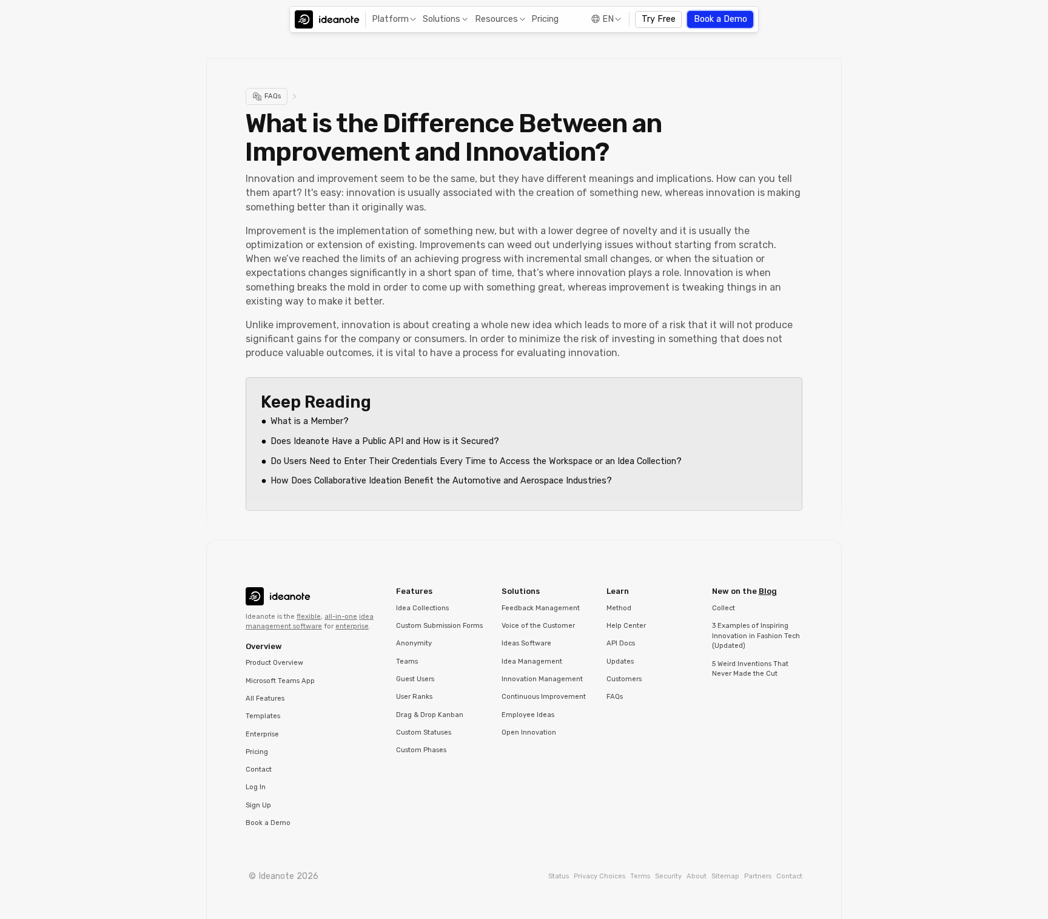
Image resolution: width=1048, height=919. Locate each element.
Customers (624, 679)
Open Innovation (529, 732)
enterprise (352, 626)
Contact (259, 769)
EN (608, 19)
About (697, 876)
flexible (309, 617)
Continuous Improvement (544, 697)
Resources (496, 19)
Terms (640, 876)
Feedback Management (541, 608)
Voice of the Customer (538, 626)
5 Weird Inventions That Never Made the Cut (750, 669)
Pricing (545, 19)
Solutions (441, 19)
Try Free (659, 19)
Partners (757, 876)
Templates (263, 716)
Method (618, 608)
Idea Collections (422, 608)
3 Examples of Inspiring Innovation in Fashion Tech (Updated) (756, 636)
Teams (407, 661)
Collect (723, 608)
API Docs (620, 643)
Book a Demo (720, 19)
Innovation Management (542, 679)
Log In (256, 787)
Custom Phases (421, 750)
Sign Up (258, 805)
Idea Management (532, 661)
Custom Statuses (423, 732)
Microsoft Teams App (280, 681)
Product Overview (274, 663)
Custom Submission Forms (439, 626)
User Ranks (414, 697)
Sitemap (725, 876)
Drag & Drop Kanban (429, 715)
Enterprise (262, 734)
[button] (392, 20)
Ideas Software (526, 643)
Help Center (626, 626)
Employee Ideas (528, 715)
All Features (265, 698)
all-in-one (340, 617)
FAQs (614, 697)
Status (558, 876)
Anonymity (414, 643)
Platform (390, 19)
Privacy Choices (599, 876)
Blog (768, 591)
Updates (620, 661)
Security (668, 876)
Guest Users (415, 679)
